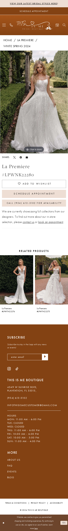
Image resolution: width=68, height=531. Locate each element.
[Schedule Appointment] (57, 25)
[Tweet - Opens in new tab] (14, 157)
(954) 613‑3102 (17, 398)
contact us (28, 222)
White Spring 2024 (17, 46)
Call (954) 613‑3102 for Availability (34, 203)
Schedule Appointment (34, 193)
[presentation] (16, 279)
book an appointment (50, 222)
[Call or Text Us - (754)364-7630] (11, 25)
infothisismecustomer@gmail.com (32, 405)
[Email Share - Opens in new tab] (27, 157)
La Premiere (25, 40)
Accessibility (56, 503)
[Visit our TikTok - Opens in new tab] (16, 369)
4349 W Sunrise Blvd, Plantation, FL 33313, (22, 388)
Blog (10, 477)
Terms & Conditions (16, 503)
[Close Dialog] (3, 523)
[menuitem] (4, 25)
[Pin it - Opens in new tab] (20, 157)
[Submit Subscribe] (45, 357)
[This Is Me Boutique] (34, 25)
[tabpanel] (34, 102)
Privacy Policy (38, 503)
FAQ (10, 465)
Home (7, 40)
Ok (64, 522)
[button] (4, 25)
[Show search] (64, 25)
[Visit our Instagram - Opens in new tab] (9, 369)
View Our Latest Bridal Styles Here (33, 3)
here (36, 528)
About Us (13, 459)
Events (12, 471)
